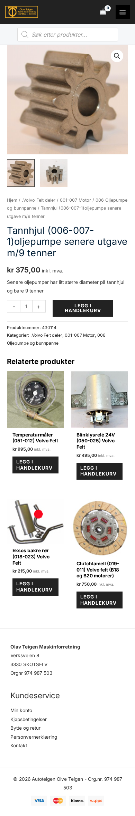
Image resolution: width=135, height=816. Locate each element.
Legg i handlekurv (83, 308)
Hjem (12, 200)
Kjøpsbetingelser (28, 719)
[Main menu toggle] (123, 12)
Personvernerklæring (33, 737)
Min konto (21, 710)
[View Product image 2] (54, 173)
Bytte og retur (25, 728)
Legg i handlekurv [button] (34, 465)
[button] (117, 56)
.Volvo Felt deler (38, 200)
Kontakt (18, 745)
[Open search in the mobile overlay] (67, 34)
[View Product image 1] (21, 173)
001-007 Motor (75, 200)
